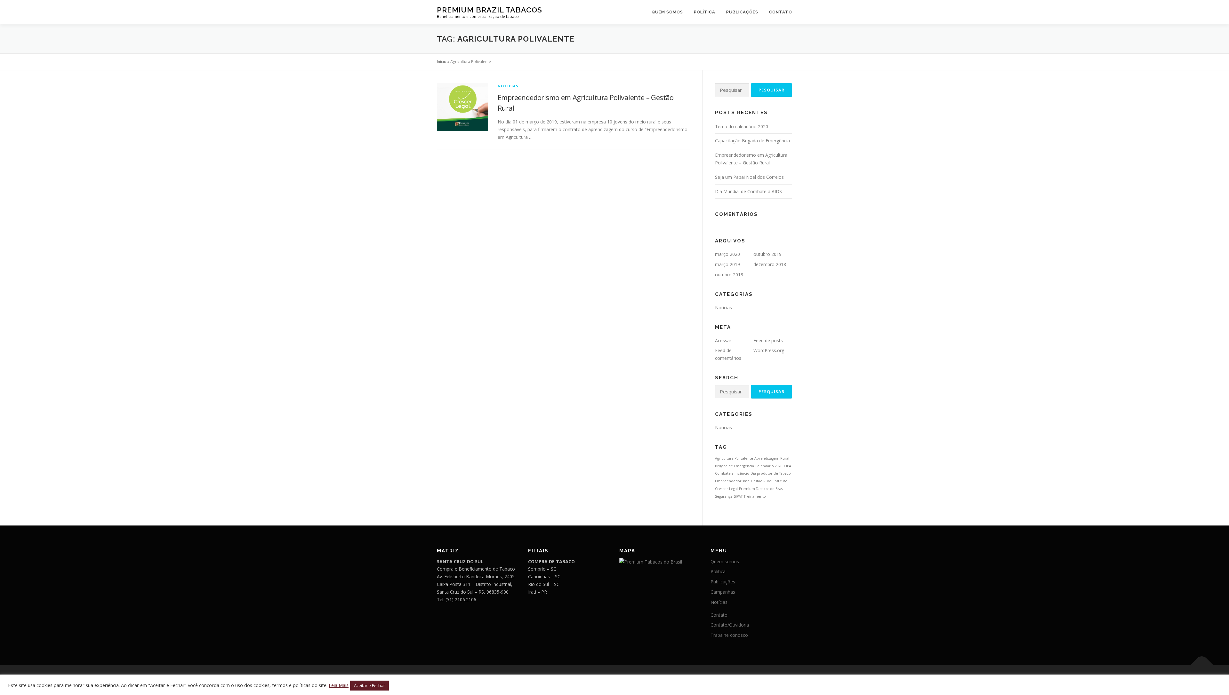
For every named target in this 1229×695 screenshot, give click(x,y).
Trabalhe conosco (729, 635)
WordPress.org (768, 350)
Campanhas (723, 592)
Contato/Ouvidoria (730, 625)
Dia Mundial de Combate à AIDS (748, 191)
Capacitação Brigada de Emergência (752, 141)
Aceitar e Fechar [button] (369, 685)
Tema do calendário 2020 (741, 126)
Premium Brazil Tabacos (489, 9)
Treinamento (755, 496)
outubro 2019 (767, 254)
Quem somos (667, 12)
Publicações (742, 12)
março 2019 (727, 264)
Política (704, 12)
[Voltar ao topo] (1202, 665)
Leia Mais (339, 685)
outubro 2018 (729, 275)
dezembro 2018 (769, 264)
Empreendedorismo (732, 481)
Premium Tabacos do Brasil (761, 488)
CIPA (787, 466)
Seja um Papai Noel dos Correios (749, 177)
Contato (780, 12)
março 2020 (727, 254)
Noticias (508, 85)
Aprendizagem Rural (771, 458)
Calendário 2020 (769, 466)
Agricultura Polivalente (734, 458)
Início (441, 61)
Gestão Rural (761, 481)
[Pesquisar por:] (732, 90)
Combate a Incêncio (732, 473)
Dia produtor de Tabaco (771, 473)
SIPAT (738, 496)
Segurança (724, 496)
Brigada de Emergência (734, 466)
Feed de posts (768, 340)
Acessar (723, 340)
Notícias (719, 602)
